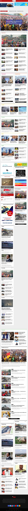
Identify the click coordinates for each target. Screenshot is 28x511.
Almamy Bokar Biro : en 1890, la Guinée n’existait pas (20, 474)
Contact (20, 510)
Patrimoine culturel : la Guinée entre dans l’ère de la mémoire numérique (22, 113)
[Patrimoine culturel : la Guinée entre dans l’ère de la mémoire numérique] (22, 109)
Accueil (6, 510)
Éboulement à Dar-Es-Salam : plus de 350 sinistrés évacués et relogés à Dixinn (8, 129)
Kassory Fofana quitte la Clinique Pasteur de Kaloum (13, 142)
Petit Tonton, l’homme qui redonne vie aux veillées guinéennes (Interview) (7, 341)
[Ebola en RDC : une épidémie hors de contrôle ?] (5, 138)
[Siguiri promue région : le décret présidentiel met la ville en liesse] (20, 194)
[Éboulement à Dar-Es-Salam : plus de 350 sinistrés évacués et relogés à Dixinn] (14, 41)
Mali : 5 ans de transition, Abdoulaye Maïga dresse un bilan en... (8, 320)
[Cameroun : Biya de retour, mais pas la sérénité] (7, 245)
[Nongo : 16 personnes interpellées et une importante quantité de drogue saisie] (22, 138)
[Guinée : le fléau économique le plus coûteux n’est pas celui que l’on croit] (3, 323)
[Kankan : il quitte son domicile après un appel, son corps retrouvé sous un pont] (3, 294)
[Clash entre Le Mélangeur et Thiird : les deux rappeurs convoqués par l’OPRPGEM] (14, 109)
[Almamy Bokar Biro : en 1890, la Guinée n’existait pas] (20, 469)
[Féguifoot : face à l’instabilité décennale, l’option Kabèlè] (16, 482)
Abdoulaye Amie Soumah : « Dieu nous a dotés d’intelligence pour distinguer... (22, 343)
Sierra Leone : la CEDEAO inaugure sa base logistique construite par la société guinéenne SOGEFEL (20, 85)
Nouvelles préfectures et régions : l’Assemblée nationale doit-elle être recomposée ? (22, 65)
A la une (14, 20)
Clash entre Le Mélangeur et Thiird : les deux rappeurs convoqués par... (13, 113)
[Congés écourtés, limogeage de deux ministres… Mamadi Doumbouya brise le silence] (16, 69)
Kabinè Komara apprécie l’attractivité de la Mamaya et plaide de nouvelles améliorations (22, 340)
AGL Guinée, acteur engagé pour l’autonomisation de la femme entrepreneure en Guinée (22, 99)
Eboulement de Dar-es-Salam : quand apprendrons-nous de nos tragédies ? (9, 49)
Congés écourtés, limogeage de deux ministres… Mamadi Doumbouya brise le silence (22, 69)
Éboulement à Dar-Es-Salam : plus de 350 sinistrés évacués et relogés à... (20, 210)
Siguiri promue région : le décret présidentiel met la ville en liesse (14, 22)
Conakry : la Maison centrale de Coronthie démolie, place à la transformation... (22, 61)
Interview (14, 510)
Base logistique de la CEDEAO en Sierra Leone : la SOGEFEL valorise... (22, 89)
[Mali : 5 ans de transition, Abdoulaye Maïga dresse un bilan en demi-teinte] (3, 320)
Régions (16, 510)
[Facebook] (8, 506)
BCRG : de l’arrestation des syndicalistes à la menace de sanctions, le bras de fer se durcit (7, 309)
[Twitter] (10, 506)
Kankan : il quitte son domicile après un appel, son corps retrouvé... (8, 294)
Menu (11, 297)
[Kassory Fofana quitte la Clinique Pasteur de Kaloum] (14, 138)
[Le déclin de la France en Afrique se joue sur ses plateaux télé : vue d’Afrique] (16, 155)
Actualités (12, 376)
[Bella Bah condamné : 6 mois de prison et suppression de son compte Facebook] (3, 489)
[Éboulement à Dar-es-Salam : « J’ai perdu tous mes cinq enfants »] (3, 54)
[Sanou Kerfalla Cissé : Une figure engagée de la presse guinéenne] (16, 485)
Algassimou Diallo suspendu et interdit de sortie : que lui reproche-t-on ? (9, 485)
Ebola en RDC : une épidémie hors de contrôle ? (5, 142)
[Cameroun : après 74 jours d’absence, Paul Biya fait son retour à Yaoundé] (7, 258)
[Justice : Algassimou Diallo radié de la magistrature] (7, 471)
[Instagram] (12, 506)
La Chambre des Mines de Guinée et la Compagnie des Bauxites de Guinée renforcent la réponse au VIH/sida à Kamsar (7, 85)
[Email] (17, 506)
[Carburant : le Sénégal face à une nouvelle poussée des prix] (3, 315)
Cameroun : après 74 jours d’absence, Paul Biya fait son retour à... (7, 263)
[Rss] (19, 506)
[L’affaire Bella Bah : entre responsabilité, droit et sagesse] (16, 487)
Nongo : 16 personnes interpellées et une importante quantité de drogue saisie (22, 142)
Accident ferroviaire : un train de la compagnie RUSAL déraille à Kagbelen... (9, 61)
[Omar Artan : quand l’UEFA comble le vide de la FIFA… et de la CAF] (16, 148)
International (11, 510)
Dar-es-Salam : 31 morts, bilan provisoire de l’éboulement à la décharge (22, 49)
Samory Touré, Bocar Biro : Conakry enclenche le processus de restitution (5, 113)
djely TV (18, 510)
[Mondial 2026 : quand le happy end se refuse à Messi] (16, 152)
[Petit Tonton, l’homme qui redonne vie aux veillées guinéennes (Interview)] (8, 336)
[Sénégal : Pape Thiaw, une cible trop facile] (16, 158)
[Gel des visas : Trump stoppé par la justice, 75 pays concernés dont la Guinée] (3, 65)
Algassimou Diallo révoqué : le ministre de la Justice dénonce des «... (9, 482)
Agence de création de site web (8, 204)
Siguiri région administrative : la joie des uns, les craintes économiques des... (9, 69)
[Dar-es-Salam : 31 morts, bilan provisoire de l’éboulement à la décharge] (16, 50)
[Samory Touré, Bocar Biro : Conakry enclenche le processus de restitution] (5, 109)
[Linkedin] (14, 506)
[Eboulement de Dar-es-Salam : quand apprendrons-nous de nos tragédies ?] (3, 50)
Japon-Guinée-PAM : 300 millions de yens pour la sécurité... (8, 94)
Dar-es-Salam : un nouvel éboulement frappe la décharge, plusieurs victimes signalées (9, 57)
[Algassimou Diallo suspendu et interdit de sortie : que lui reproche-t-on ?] (3, 485)
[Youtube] (16, 506)
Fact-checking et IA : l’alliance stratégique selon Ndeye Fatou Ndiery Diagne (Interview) (22, 337)
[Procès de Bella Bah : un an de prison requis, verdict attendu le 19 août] (3, 491)
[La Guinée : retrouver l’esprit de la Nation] (16, 479)
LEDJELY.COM (3, 158)
